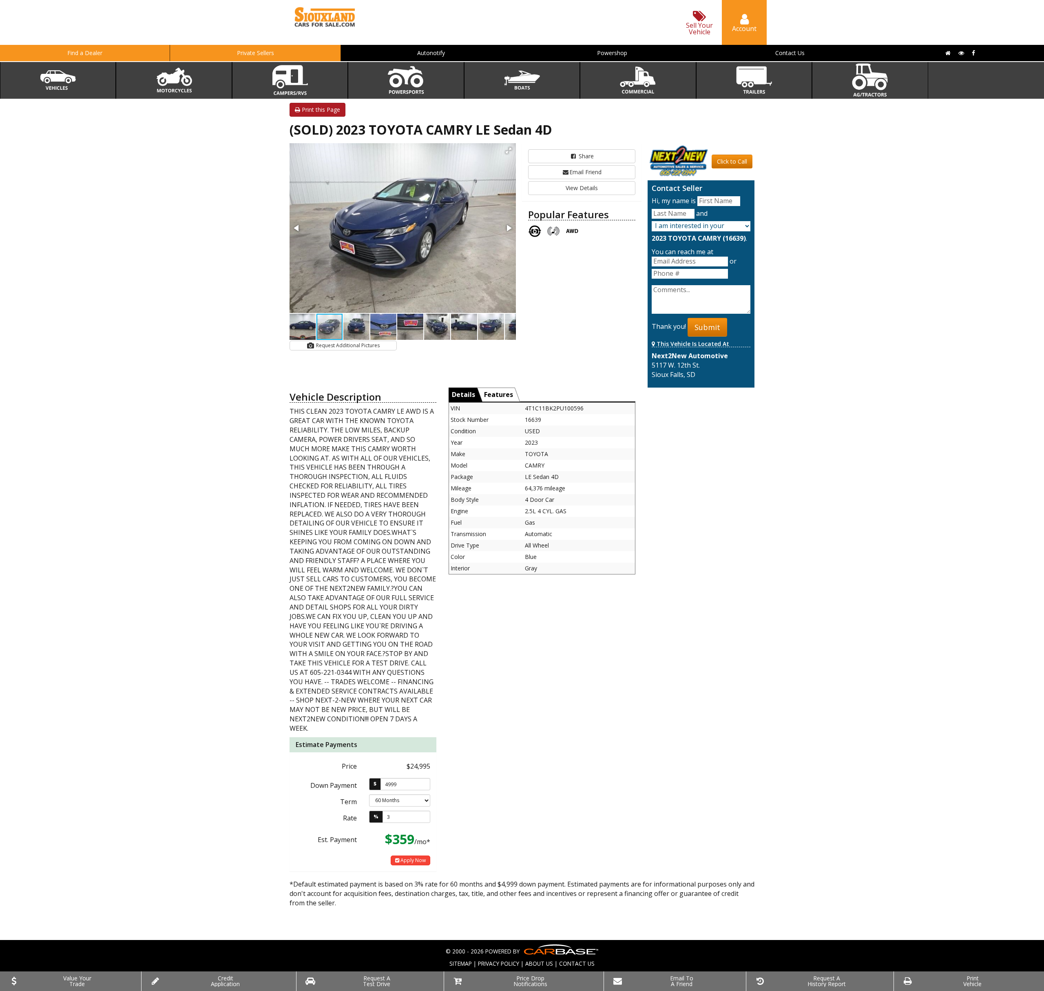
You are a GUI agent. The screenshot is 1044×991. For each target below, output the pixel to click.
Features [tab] (498, 394)
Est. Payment (337, 839)
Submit (707, 327)
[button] (508, 150)
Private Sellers (255, 53)
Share (585, 156)
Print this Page (320, 109)
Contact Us (790, 53)
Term (348, 801)
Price (349, 766)
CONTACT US (577, 963)
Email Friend (585, 172)
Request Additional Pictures (347, 345)
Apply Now (412, 860)
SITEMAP (460, 963)
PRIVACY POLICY (498, 963)
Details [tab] (463, 394)
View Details (582, 188)
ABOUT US (539, 963)
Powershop (612, 53)
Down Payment (333, 785)
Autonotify (431, 53)
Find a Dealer (84, 53)
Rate (350, 818)
